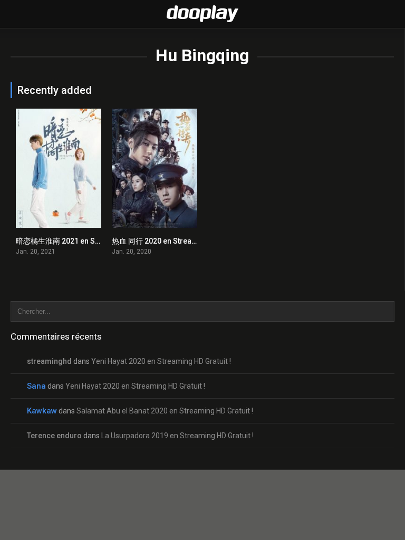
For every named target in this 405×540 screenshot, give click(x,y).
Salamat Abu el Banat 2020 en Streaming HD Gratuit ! (164, 411)
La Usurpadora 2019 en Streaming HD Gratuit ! (177, 435)
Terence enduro (54, 435)
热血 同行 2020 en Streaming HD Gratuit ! (180, 241)
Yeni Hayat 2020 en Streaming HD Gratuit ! (161, 361)
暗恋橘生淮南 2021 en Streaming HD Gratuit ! (91, 241)
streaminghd (49, 361)
